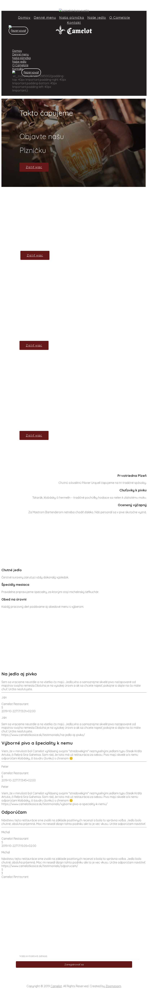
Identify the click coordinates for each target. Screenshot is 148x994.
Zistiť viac (34, 167)
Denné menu (45, 17)
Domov (24, 17)
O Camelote (119, 17)
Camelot (56, 986)
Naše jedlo (96, 17)
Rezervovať (18, 30)
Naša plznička (71, 17)
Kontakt (74, 23)
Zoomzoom (113, 986)
